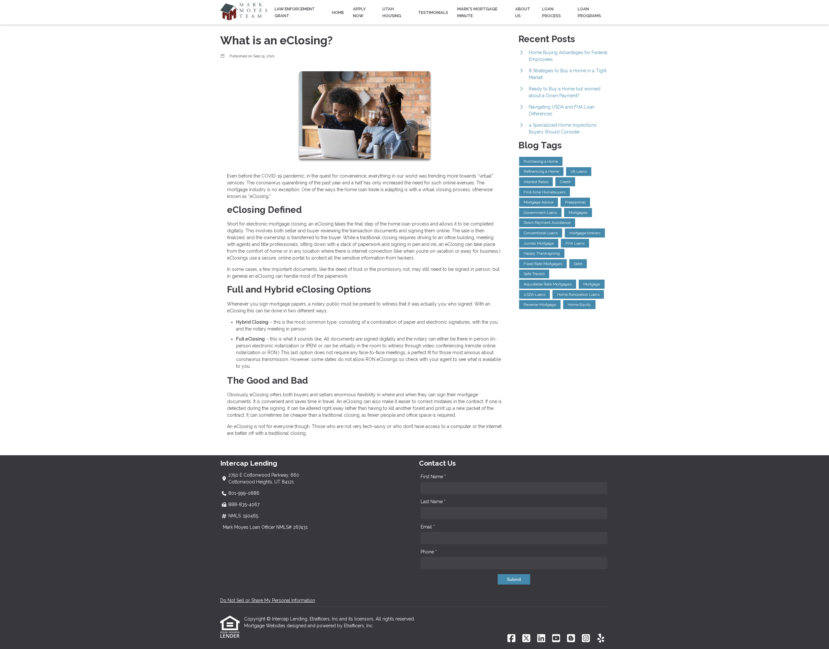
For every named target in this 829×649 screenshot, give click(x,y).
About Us (522, 12)
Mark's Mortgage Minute (477, 12)
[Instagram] (586, 638)
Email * (428, 526)
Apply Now (359, 12)
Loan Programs (589, 12)
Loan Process (551, 12)
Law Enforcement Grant (295, 12)
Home (338, 12)
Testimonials (433, 12)
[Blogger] (571, 638)
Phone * (429, 551)
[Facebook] (511, 638)
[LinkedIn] (541, 638)
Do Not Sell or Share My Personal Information (267, 600)
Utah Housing (391, 12)
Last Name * (433, 501)
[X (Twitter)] (526, 638)
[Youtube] (556, 638)
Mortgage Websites (265, 625)
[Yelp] (601, 638)
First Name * (433, 476)
